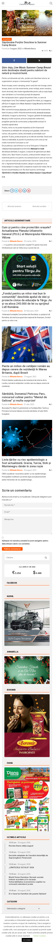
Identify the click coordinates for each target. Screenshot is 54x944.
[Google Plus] (20, 190)
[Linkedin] (24, 190)
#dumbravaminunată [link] (27, 113)
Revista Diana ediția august (21, 846)
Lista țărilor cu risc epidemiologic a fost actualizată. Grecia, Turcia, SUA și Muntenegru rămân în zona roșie (26, 463)
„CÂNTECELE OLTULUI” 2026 (21, 867)
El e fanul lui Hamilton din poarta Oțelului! (27, 894)
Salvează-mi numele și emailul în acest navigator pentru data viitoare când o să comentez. (25, 542)
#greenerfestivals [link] (14, 164)
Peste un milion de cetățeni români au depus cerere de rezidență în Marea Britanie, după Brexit (26, 369)
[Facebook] (12, 190)
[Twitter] (16, 190)
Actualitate (7, 39)
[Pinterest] (29, 190)
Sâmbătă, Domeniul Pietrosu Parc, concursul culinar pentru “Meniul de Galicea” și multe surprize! (24, 397)
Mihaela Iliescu (30, 49)
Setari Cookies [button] (39, 936)
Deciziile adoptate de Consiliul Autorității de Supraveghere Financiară (28, 856)
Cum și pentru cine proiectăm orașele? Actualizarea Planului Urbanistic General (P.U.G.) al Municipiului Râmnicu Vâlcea (27, 232)
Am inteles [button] (27, 940)
